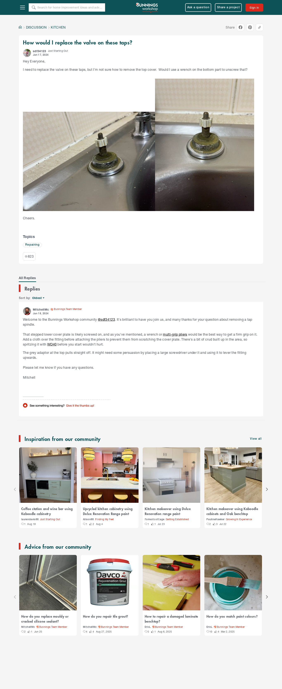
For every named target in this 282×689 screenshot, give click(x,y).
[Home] (20, 27)
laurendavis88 (30, 519)
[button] (27, 53)
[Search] (34, 7)
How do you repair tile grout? (105, 616)
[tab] (27, 278)
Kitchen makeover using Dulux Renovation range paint (168, 511)
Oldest (37, 298)
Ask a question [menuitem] (198, 7)
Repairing (32, 245)
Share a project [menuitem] (228, 7)
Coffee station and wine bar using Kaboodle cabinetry (47, 511)
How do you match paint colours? (232, 616)
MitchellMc (28, 627)
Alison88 (88, 519)
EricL (148, 627)
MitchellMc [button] (41, 309)
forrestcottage (155, 519)
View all (256, 439)
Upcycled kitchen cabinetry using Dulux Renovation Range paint (108, 511)
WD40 (52, 344)
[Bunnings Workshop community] (147, 7)
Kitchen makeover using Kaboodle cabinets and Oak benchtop (232, 511)
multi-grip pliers (175, 334)
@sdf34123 (106, 319)
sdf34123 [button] (39, 51)
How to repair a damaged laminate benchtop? (171, 619)
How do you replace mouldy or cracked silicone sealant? (45, 619)
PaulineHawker (215, 519)
